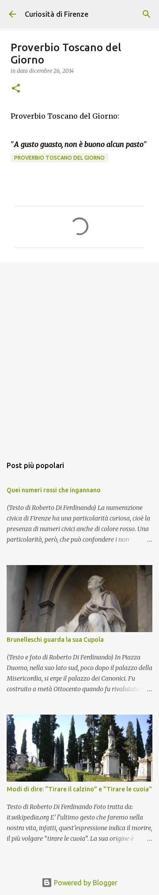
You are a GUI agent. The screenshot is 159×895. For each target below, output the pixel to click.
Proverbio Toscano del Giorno (59, 158)
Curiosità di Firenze (56, 14)
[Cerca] (146, 14)
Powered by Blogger (84, 883)
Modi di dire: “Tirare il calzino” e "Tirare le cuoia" (79, 789)
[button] (16, 89)
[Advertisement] (79, 354)
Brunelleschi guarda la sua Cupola (55, 639)
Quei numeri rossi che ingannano (54, 490)
